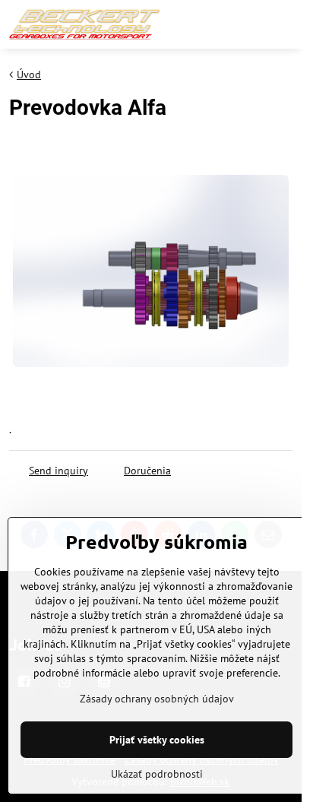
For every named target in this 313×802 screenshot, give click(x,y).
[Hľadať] (247, 24)
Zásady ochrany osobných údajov (157, 698)
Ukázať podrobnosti (157, 774)
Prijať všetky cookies (156, 740)
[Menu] (283, 24)
